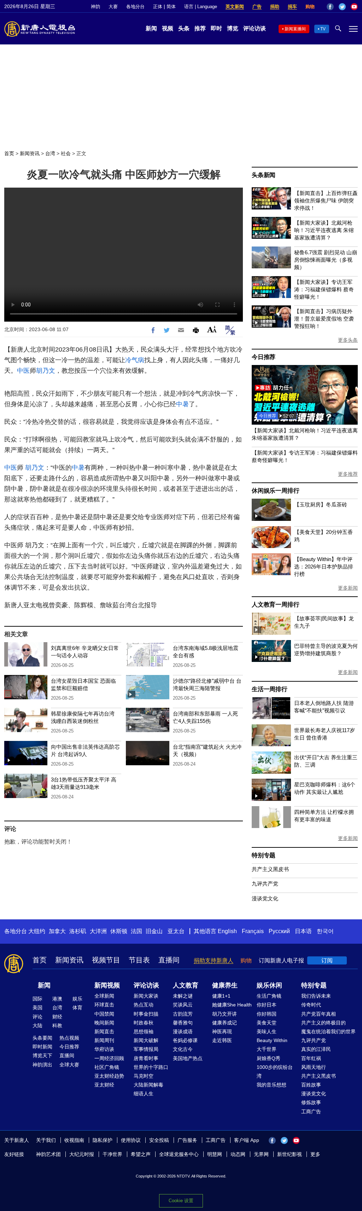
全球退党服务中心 (179, 1154)
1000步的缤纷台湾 (275, 1071)
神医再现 (222, 1031)
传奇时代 (311, 1005)
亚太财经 (104, 1085)
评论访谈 (254, 28)
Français (253, 931)
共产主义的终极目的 (323, 1023)
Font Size (212, 329)
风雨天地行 (313, 1067)
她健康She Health (232, 1005)
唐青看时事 (146, 1058)
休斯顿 (118, 931)
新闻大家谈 (146, 996)
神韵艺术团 (48, 1154)
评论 (37, 1017)
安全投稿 (159, 1140)
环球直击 (104, 1005)
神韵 (95, 6)
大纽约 (36, 931)
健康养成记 (224, 1023)
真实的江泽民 (316, 1049)
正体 (157, 6)
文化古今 (183, 1049)
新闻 (151, 28)
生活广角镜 (269, 996)
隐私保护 (102, 1140)
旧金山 (154, 931)
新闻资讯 (30, 153)
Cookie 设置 (181, 1200)
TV (323, 28)
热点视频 (69, 1038)
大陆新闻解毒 (148, 1085)
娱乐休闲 (269, 985)
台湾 (50, 153)
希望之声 (141, 1154)
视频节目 (106, 960)
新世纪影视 (289, 1154)
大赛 (113, 6)
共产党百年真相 (318, 1014)
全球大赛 (69, 1064)
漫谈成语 (183, 1031)
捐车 (292, 6)
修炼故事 (311, 1102)
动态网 (237, 1154)
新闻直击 (104, 1031)
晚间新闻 (104, 1023)
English (227, 931)
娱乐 (77, 999)
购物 (310, 6)
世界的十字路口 (151, 1067)
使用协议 (131, 1140)
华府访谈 (104, 1049)
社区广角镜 (106, 1067)
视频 (167, 28)
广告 (257, 6)
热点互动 (143, 1005)
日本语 (303, 931)
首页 (9, 153)
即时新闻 (42, 1046)
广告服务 (187, 1140)
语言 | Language (200, 6)
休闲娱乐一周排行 (275, 490)
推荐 (200, 28)
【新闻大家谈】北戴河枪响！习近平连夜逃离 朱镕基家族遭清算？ (324, 230)
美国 (37, 1007)
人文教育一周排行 (275, 604)
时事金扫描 (146, 1014)
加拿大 (57, 931)
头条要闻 (42, 1038)
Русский (279, 931)
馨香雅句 (183, 1023)
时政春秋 (143, 1023)
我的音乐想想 (271, 1085)
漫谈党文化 (265, 898)
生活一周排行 (269, 689)
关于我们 (46, 1140)
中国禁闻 (104, 1014)
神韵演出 (42, 1064)
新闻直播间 (295, 28)
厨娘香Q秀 (268, 1058)
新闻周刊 (104, 1040)
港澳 (57, 999)
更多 (315, 1154)
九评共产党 (265, 884)
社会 (66, 153)
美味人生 (266, 1031)
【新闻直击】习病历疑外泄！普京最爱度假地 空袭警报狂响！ (324, 318)
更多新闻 (348, 588)
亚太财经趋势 (109, 1076)
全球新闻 (104, 996)
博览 (232, 28)
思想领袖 (143, 1031)
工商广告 (311, 1111)
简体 (171, 6)
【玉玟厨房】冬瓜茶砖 (320, 504)
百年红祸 (311, 1058)
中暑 (182, 404)
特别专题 (263, 855)
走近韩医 (222, 1040)
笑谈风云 (183, 1005)
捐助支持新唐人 (213, 960)
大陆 (37, 1025)
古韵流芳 (183, 1014)
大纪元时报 (81, 1154)
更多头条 (348, 340)
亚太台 (176, 931)
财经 (57, 1017)
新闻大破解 (146, 1040)
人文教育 (185, 985)
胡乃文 (45, 370)
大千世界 (266, 1049)
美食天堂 (266, 1023)
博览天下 (42, 1055)
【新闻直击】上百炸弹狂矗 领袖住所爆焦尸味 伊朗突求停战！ (326, 200)
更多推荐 (348, 474)
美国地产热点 (188, 1058)
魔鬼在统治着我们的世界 (328, 1031)
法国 (136, 931)
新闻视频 (107, 985)
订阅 (327, 960)
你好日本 (266, 1005)
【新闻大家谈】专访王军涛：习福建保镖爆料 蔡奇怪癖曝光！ (324, 289)
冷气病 (134, 360)
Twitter (342, 6)
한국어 (325, 931)
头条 (183, 28)
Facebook (330, 6)
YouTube (354, 6)
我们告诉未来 (316, 996)
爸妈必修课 (185, 1040)
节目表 (139, 960)
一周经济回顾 (109, 1058)
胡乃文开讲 (224, 1014)
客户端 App (246, 1140)
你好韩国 (266, 1014)
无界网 (261, 1154)
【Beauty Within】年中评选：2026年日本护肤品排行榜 (323, 566)
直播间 (169, 960)
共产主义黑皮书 (270, 869)
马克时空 (143, 1076)
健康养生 (225, 985)
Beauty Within (272, 1040)
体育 (77, 1007)
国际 (37, 999)
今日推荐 (263, 357)
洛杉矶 (77, 931)
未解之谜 (183, 996)
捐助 (274, 6)
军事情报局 (146, 1049)
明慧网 (214, 1154)
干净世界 (112, 1154)
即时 (216, 28)
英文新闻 (235, 6)
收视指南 (74, 1140)
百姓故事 (311, 1085)
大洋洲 (98, 931)
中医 (23, 370)
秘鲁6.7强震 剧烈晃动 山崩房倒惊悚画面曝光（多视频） (325, 259)
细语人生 (143, 1093)
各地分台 (135, 6)
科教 (57, 1025)
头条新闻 (263, 175)
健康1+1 (221, 996)
